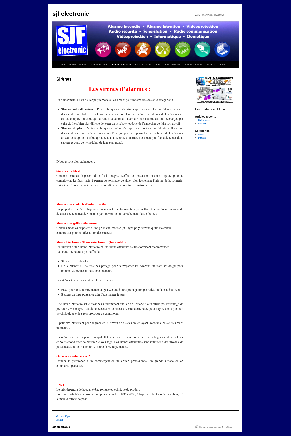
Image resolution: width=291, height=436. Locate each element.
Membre (211, 64)
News (201, 134)
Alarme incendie (99, 64)
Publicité (202, 137)
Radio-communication (147, 64)
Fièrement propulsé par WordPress (215, 426)
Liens (223, 64)
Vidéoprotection (194, 64)
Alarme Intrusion (121, 64)
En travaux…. (204, 119)
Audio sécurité (77, 64)
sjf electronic (70, 13)
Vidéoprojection (172, 64)
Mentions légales (63, 416)
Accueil (61, 64)
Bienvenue (203, 123)
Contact (59, 419)
